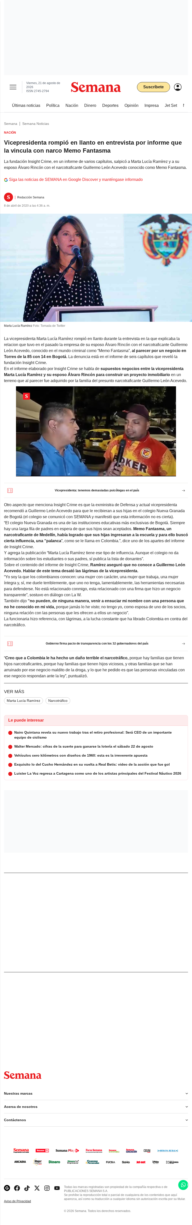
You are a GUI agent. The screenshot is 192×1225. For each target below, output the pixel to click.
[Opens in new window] (17, 1188)
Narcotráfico (58, 701)
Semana (10, 124)
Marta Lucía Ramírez (23, 701)
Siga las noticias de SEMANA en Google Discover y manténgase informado (76, 179)
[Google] (7, 1188)
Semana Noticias (35, 124)
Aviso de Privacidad (23, 1201)
